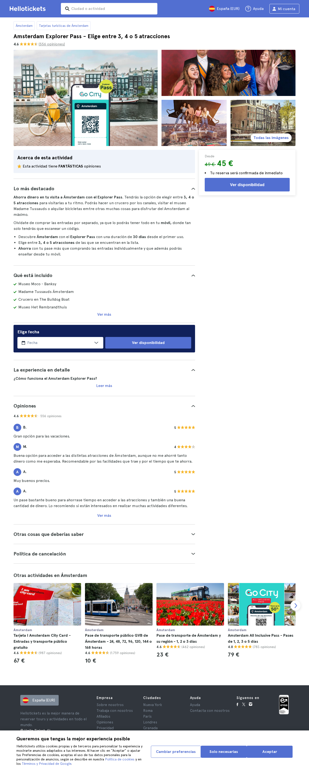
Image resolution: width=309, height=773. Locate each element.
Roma (148, 710)
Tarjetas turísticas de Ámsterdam (63, 26)
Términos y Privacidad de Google (46, 764)
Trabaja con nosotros (115, 710)
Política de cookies (119, 759)
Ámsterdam (24, 26)
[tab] (104, 188)
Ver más (104, 314)
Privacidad (105, 728)
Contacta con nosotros (210, 710)
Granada (150, 728)
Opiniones (105, 722)
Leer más (104, 385)
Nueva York (152, 705)
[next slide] (295, 605)
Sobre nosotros (110, 705)
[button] (104, 188)
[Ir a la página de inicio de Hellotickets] (28, 9)
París (147, 716)
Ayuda (195, 705)
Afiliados (103, 716)
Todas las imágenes (271, 137)
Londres (150, 722)
